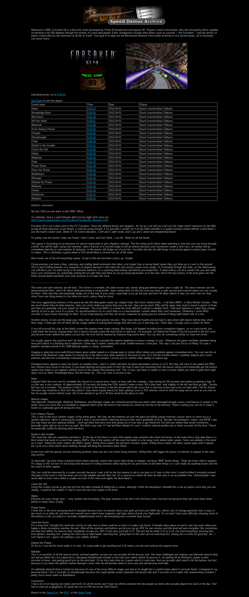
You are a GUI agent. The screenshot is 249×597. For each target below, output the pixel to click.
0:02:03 (91, 174)
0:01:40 (91, 125)
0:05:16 (91, 182)
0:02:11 (91, 194)
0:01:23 (91, 116)
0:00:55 (91, 112)
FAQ (66, 592)
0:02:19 (91, 186)
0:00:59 (91, 141)
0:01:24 (91, 178)
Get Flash (36, 100)
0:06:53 (91, 198)
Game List (52, 592)
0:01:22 (91, 137)
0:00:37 (91, 108)
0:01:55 (91, 129)
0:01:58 (91, 149)
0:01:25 (91, 133)
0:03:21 (91, 145)
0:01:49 (91, 165)
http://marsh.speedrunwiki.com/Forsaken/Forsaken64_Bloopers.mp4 (69, 220)
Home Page (84, 592)
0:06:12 (91, 169)
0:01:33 (91, 157)
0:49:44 (61, 94)
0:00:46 (91, 153)
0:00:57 (91, 120)
